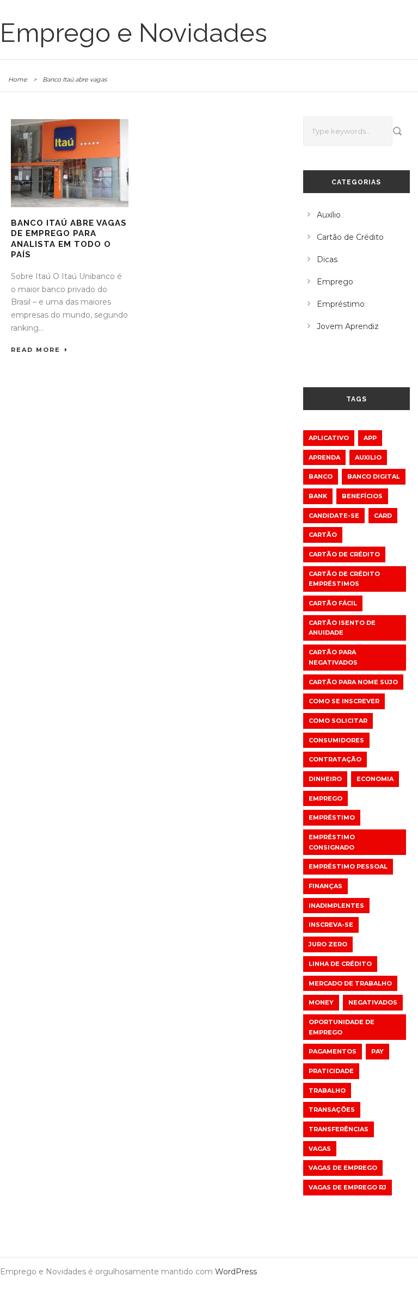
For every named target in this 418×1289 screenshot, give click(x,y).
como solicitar (338, 720)
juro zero (328, 944)
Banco (321, 476)
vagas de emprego (343, 1168)
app (370, 438)
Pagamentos (332, 1051)
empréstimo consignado (332, 842)
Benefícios (362, 496)
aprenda (324, 457)
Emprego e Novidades (133, 33)
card (383, 515)
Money (321, 1002)
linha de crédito (340, 964)
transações (332, 1109)
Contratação (335, 759)
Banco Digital (373, 476)
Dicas (327, 259)
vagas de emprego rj (347, 1187)
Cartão (323, 534)
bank (318, 496)
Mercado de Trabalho (350, 983)
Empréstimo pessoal (348, 866)
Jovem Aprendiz (348, 326)
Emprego (335, 282)
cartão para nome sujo (353, 682)
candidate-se (334, 515)
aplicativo (329, 438)
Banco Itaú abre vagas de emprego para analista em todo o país (69, 239)
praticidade (331, 1071)
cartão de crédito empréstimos (344, 579)
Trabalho (327, 1090)
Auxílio (329, 215)
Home (17, 79)
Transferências (338, 1129)
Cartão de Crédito (350, 237)
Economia (375, 779)
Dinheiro (325, 779)
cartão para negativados (333, 657)
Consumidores (336, 740)
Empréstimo (341, 304)
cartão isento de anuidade (342, 628)
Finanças (325, 886)
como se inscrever (344, 701)
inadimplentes (336, 905)
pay (377, 1051)
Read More (35, 350)
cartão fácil (333, 603)
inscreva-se (331, 924)
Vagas (320, 1148)
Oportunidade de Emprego (341, 1027)
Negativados (372, 1002)
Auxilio (368, 457)
